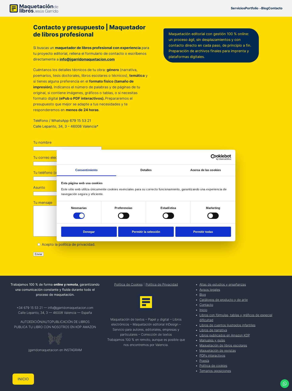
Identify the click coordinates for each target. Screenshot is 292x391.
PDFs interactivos (212, 355)
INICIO (23, 379)
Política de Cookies (128, 284)
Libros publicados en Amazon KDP (224, 335)
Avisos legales (209, 290)
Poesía (204, 361)
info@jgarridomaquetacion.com (87, 59)
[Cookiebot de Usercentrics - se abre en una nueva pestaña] (213, 157)
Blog (202, 295)
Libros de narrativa (213, 330)
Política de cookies (213, 366)
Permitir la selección (146, 231)
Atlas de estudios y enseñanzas (222, 284)
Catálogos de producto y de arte (223, 300)
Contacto (206, 305)
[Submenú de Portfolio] (260, 8)
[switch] (123, 216)
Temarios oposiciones (215, 371)
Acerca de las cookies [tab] (205, 170)
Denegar (89, 231)
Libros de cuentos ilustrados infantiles (227, 325)
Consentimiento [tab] (86, 170)
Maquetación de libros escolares (223, 345)
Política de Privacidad (162, 284)
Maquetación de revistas (217, 350)
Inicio (203, 310)
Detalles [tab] (146, 170)
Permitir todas (203, 231)
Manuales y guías (212, 340)
